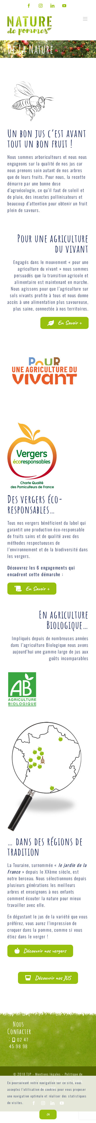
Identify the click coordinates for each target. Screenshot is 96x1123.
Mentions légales (48, 1074)
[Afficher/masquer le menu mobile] (86, 18)
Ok (48, 1114)
